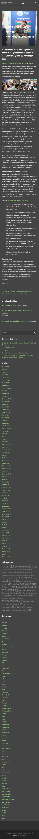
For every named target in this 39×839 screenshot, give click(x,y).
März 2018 (5, 501)
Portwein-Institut (6, 708)
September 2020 (6, 450)
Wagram (4, 783)
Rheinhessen (15, 578)
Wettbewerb (29, 607)
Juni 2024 (4, 391)
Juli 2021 (4, 434)
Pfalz (3, 700)
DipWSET (5, 572)
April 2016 (4, 546)
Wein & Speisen (6, 791)
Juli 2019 (4, 477)
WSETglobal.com (13, 254)
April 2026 (4, 372)
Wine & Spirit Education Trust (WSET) (15, 64)
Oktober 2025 (5, 378)
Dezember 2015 (6, 549)
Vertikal (4, 775)
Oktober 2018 (5, 493)
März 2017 (5, 527)
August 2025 (5, 383)
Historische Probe (20, 572)
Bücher (4, 649)
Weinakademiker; (12, 294)
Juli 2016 (4, 541)
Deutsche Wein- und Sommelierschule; (12, 570)
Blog (3, 641)
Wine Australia (6, 805)
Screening (20, 176)
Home (3, 676)
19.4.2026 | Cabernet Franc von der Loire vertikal (15, 353)
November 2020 (6, 444)
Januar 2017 (5, 533)
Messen (4, 684)
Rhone (4, 730)
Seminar (4, 735)
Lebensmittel (28, 572)
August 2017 (5, 517)
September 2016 (6, 538)
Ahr (3, 567)
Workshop (4, 813)
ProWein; (13, 291)
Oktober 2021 (5, 426)
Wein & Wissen (20, 587)
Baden (4, 636)
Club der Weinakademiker (23, 566)
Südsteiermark (6, 754)
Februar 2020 (5, 460)
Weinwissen (25, 294)
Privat (3, 716)
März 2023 (5, 404)
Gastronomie (7, 291)
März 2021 (5, 442)
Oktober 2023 (5, 396)
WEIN (3, 786)
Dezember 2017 (6, 509)
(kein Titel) (5, 350)
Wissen (4, 810)
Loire (3, 682)
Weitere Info (5, 283)
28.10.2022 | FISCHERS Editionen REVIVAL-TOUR (15, 321)
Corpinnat (4, 657)
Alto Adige (4, 628)
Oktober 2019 (5, 471)
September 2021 (6, 428)
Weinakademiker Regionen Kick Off (11, 305)
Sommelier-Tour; (22, 581)
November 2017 (6, 511)
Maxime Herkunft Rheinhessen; (16, 575)
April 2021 (4, 439)
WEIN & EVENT (25, 584)
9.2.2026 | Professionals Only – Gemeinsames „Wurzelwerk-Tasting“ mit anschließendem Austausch (17, 357)
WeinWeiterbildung (7, 607)
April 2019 (4, 479)
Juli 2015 (4, 554)
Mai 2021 (4, 436)
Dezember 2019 (6, 466)
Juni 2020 (4, 455)
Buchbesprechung (6, 647)
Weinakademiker (6, 794)
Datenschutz (23, 836)
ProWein (22, 69)
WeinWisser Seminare (8, 799)
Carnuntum (5, 652)
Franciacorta (5, 668)
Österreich (5, 698)
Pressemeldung (26, 575)
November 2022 (6, 412)
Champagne (5, 655)
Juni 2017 (4, 519)
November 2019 (6, 468)
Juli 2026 (4, 369)
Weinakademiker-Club (18, 598)
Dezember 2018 (6, 487)
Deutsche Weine (27, 569)
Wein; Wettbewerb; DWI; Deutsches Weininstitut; (17, 596)
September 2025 (6, 380)
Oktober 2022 (5, 415)
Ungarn (4, 764)
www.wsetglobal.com (18, 196)
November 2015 (6, 552)
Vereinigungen (6, 773)
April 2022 (4, 420)
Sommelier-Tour (6, 748)
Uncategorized (6, 762)
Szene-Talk (5, 756)
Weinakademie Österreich (7, 598)
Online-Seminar (6, 695)
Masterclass (5, 575)
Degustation (5, 660)
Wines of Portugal (15, 611)
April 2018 (4, 498)
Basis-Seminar (6, 639)
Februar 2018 (5, 503)
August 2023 (5, 402)
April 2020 (4, 458)
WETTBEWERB (6, 802)
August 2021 (5, 431)
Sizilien (4, 740)
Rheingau (9, 578)
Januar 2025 (5, 386)
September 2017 (6, 514)
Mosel (3, 690)
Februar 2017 (5, 530)
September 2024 (6, 388)
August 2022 (5, 418)
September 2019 (6, 474)
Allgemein (4, 625)
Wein (18, 584)
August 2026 (5, 367)
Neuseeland (5, 692)
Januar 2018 (5, 506)
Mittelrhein (5, 687)
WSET (6, 105)
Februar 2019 (5, 482)
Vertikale (14, 584)
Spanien (4, 751)
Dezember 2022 (6, 410)
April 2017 (4, 525)
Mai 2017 (4, 522)
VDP (10, 583)
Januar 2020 (5, 463)
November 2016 (6, 535)
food (3, 665)
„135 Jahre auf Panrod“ (8, 348)
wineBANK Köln (6, 611)
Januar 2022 (5, 423)
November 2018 (6, 490)
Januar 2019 (5, 485)
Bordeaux (4, 644)
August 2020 (5, 452)
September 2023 (6, 399)
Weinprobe (25, 604)
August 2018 (5, 495)
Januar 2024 (5, 394)
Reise (3, 719)
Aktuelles (4, 623)
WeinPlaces (16, 604)
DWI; (11, 572)
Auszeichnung (5, 633)
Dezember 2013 (6, 557)
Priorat (31, 575)
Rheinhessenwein (25, 577)
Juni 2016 (4, 543)
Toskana (4, 759)
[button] (23, 3)
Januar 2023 (5, 407)
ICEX (3, 679)
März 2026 (5, 375)
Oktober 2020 (5, 447)
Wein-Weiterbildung (20, 291)
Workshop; (23, 610)
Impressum (16, 836)
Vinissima (4, 778)
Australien (6, 567)
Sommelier (13, 580)
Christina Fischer (20, 42)
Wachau (4, 781)
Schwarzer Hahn (6, 732)
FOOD (15, 572)
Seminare (4, 738)
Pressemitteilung (6, 711)
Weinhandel (19, 294)
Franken (4, 671)
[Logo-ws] (6, 3)
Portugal (4, 703)
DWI (3, 663)
